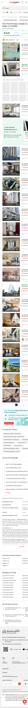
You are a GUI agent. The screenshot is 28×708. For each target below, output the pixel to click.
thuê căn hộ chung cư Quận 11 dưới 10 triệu (14, 436)
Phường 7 (5, 560)
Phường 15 (6, 558)
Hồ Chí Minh (10, 17)
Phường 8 (5, 565)
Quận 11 (16, 17)
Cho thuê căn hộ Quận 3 (8, 594)
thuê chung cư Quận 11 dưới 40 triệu (12, 433)
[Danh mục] (2, 2)
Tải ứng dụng (16, 2)
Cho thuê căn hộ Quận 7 (8, 590)
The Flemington (7, 445)
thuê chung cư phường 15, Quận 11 (12, 451)
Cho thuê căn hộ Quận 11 (8, 585)
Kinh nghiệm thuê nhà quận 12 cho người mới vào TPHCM (13, 608)
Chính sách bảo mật (20, 694)
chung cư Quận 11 (18, 445)
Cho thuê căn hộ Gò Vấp (8, 582)
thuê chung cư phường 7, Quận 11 (11, 448)
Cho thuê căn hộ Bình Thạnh (10, 20)
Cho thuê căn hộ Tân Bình (8, 575)
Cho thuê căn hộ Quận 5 (8, 592)
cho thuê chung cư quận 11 (17, 521)
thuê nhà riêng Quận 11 (9, 442)
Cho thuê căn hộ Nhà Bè (8, 578)
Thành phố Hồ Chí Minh (20, 529)
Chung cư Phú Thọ (22, 442)
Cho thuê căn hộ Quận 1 (8, 597)
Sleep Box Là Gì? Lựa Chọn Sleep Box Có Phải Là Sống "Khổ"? (13, 615)
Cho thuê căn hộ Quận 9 (8, 587)
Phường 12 (5, 563)
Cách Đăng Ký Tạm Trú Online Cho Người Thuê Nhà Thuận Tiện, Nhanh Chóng (13, 621)
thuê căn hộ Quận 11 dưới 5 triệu (11, 439)
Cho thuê (4, 17)
